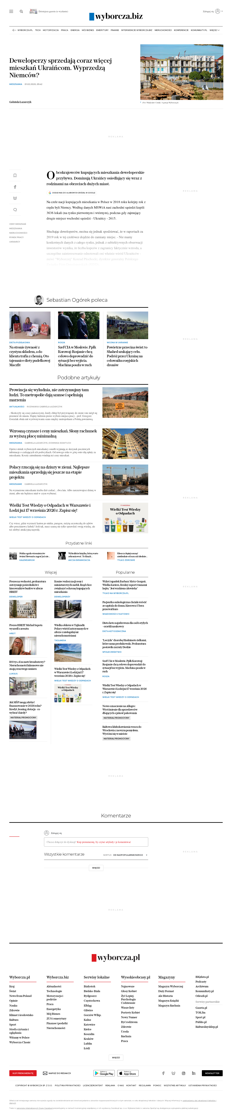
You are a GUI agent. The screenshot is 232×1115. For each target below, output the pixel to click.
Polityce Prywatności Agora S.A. (141, 167)
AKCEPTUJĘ (165, 183)
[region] (116, 150)
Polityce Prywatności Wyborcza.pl (105, 167)
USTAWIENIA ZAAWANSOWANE (76, 183)
